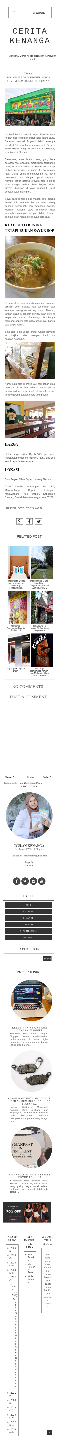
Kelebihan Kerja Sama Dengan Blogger (29, 1029)
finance (28, 918)
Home (30, 777)
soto (21, 508)
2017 (13, 1422)
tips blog (28, 925)
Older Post (48, 777)
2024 (28, 905)
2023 (13, 1270)
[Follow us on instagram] (33, 881)
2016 (13, 1429)
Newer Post (11, 777)
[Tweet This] (38, 522)
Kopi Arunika (31, 1257)
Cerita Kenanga (30, 36)
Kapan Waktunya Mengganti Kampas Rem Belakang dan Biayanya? (30, 1101)
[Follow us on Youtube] (42, 881)
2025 (13, 1255)
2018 (13, 1414)
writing (28, 937)
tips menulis (28, 931)
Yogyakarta (34, 508)
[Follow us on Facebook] (16, 881)
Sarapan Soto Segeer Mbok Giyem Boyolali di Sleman (15, 1342)
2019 (13, 1407)
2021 (13, 1392)
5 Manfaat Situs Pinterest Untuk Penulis (30, 1176)
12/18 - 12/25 (14, 1291)
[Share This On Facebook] (29, 522)
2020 (13, 1400)
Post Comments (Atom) (31, 783)
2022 (13, 1277)
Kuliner (11, 508)
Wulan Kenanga (31, 1279)
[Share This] (19, 522)
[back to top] (49, 1432)
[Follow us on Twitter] (25, 881)
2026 (13, 1248)
